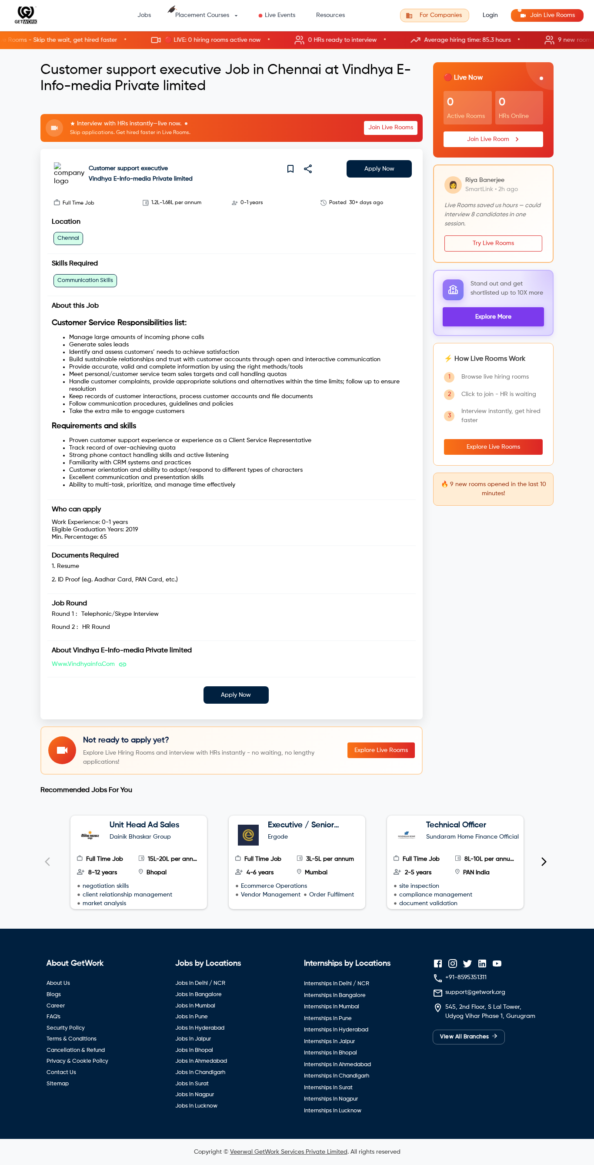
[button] (297, 40)
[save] (290, 169)
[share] (308, 169)
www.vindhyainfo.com (83, 664)
